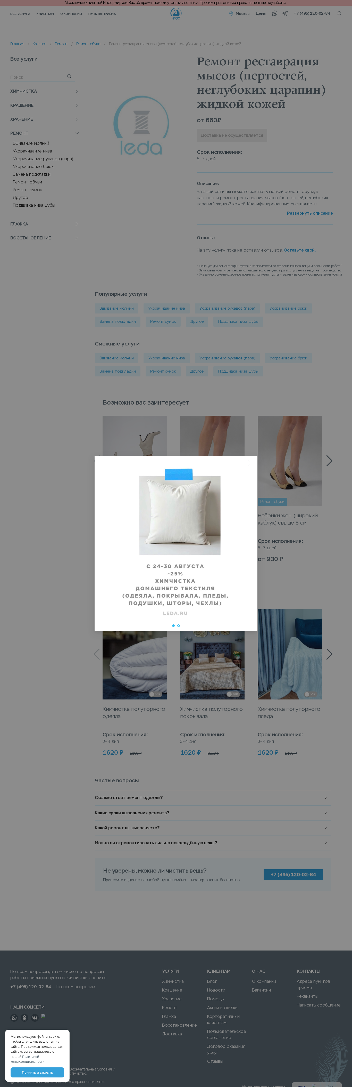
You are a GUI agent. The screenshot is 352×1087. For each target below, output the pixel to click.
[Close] (250, 463)
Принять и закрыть (37, 1072)
